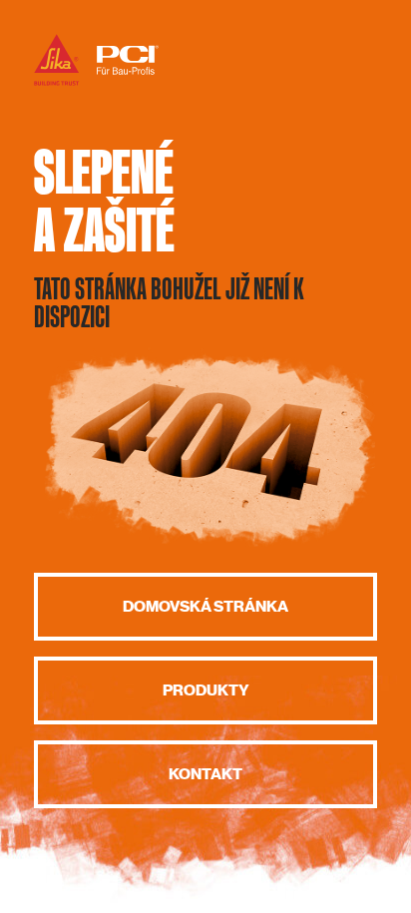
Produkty (206, 690)
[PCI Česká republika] (96, 84)
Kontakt (205, 774)
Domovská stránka (205, 607)
